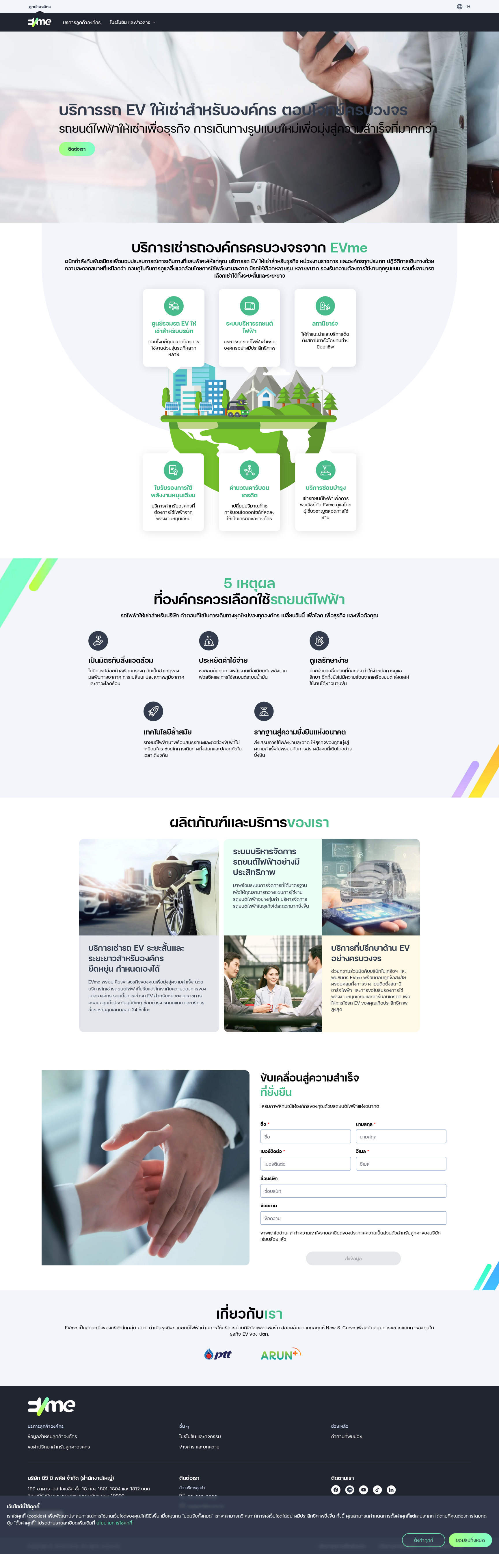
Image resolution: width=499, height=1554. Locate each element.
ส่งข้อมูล (353, 1258)
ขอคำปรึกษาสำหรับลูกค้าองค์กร (59, 1446)
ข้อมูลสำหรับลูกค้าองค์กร (52, 1436)
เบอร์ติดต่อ (272, 1151)
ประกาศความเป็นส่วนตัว (373, 1232)
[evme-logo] (39, 22)
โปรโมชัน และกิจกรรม (200, 1436)
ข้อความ (268, 1205)
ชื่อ (264, 1124)
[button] (463, 6)
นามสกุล (366, 1124)
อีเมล (362, 1151)
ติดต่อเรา (77, 148)
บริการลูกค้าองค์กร (82, 22)
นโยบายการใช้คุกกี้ (114, 1522)
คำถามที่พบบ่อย (346, 1436)
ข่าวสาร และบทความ (199, 1446)
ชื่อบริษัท (269, 1178)
